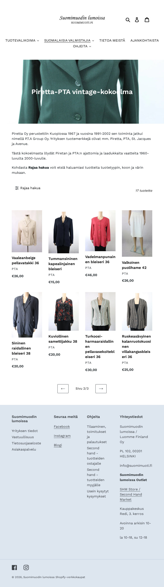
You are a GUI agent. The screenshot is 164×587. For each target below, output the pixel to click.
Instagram (62, 436)
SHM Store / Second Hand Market (131, 494)
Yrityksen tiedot (25, 431)
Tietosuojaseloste (26, 443)
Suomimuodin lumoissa (38, 577)
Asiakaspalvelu (24, 449)
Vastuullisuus (23, 437)
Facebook (62, 427)
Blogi (58, 445)
